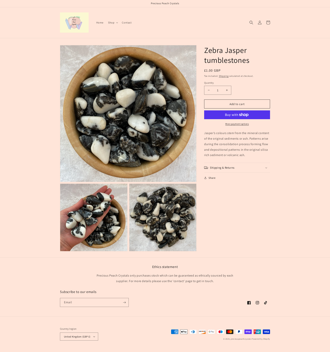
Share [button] (212, 178)
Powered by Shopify (261, 339)
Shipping (224, 75)
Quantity (209, 82)
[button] (113, 23)
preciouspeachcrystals (241, 339)
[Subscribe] (124, 302)
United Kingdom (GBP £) (77, 336)
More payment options (237, 123)
